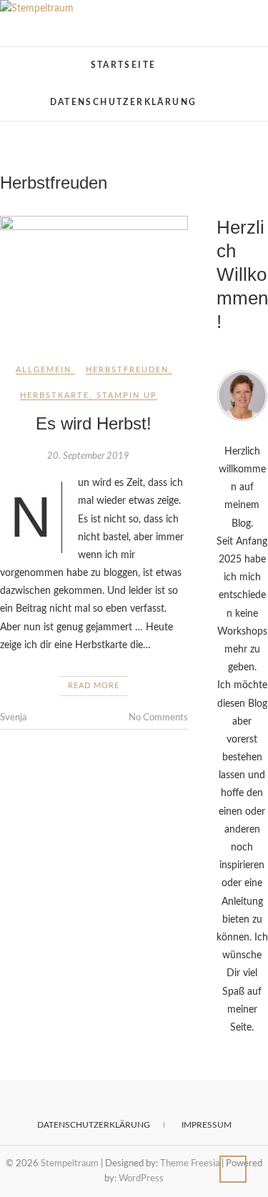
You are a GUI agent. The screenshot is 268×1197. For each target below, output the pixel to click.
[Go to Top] (233, 1169)
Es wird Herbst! (94, 423)
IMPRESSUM (207, 1125)
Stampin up (126, 395)
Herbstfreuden (127, 370)
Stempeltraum (53, 58)
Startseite (124, 65)
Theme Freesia (189, 1163)
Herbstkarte (54, 395)
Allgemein (43, 370)
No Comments (158, 717)
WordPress (141, 1178)
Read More (93, 686)
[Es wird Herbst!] (94, 278)
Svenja (13, 717)
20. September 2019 (88, 456)
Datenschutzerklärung (123, 102)
